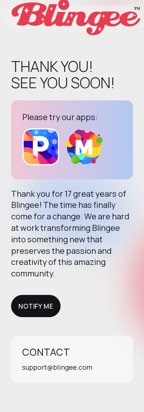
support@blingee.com (57, 367)
